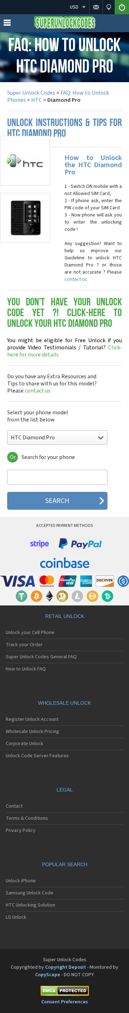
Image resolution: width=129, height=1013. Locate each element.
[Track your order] (108, 7)
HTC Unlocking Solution (30, 905)
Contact (14, 806)
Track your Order (24, 644)
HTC (36, 100)
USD (74, 7)
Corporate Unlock (24, 743)
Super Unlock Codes (31, 93)
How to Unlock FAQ (26, 669)
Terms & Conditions (27, 818)
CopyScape (47, 974)
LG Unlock (16, 917)
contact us (75, 279)
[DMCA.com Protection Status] (64, 992)
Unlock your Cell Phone (30, 632)
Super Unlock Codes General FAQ (41, 656)
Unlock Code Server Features (37, 755)
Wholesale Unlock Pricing (32, 731)
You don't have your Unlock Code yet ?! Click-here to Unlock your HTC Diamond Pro (64, 313)
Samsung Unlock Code (29, 893)
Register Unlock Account (32, 719)
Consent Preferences (64, 1001)
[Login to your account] (122, 7)
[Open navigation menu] (7, 24)
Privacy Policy (20, 830)
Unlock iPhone (21, 880)
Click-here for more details (64, 347)
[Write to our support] (95, 7)
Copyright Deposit (65, 967)
